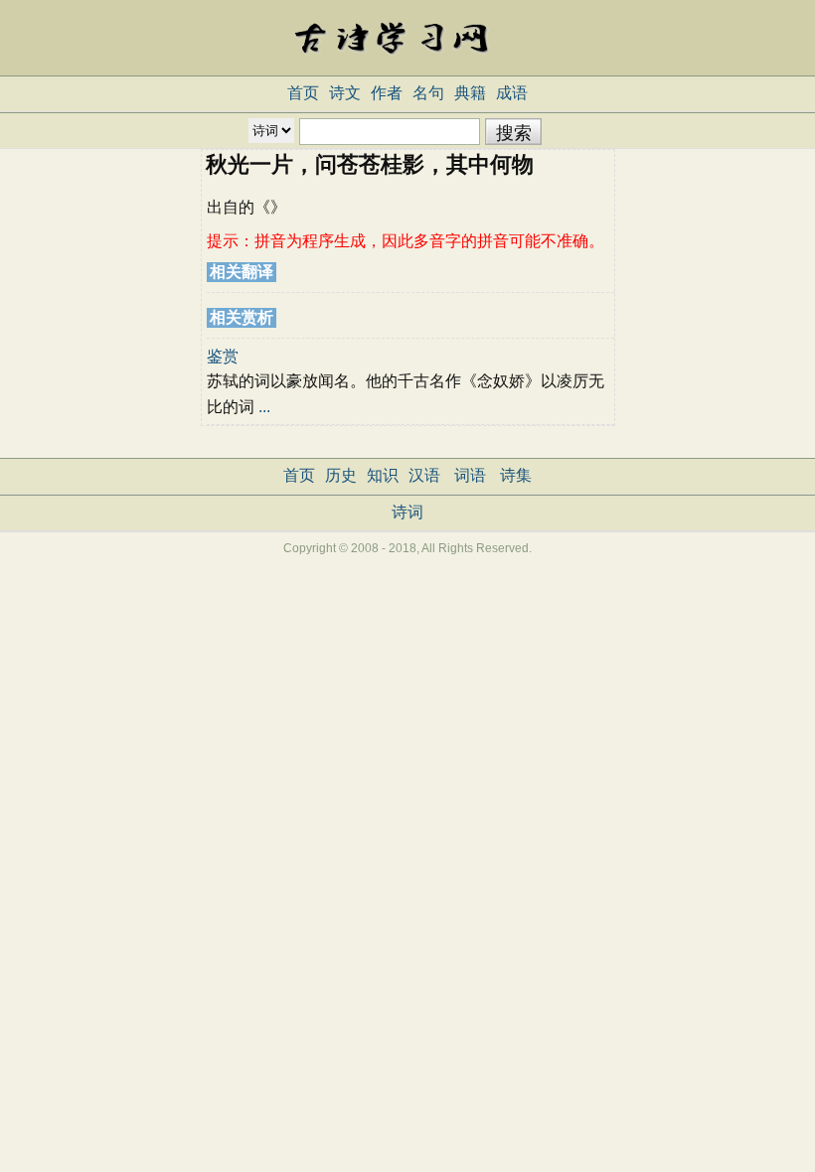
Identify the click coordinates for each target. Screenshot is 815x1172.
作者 (387, 92)
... (264, 406)
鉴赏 (223, 356)
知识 (383, 475)
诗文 (345, 92)
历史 (341, 475)
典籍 (470, 92)
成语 (512, 92)
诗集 (516, 475)
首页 (303, 92)
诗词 (407, 512)
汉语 (424, 475)
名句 (428, 92)
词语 (470, 475)
